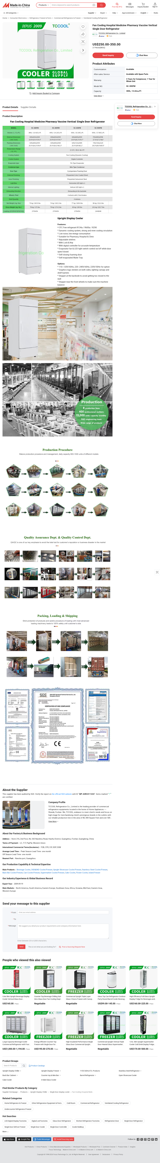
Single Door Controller (58, 1127)
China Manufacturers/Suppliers (60, 1147)
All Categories (11, 13)
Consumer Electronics (18, 18)
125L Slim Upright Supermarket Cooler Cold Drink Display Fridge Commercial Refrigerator (142, 1044)
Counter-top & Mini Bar (50, 1075)
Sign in (155, 6)
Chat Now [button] (143, 55)
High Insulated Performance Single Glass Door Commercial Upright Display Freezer (79, 1044)
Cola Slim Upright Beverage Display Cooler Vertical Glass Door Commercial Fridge (15, 999)
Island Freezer (94, 872)
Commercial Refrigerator (90, 1103)
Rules (156, 13)
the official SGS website (62, 794)
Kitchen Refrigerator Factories (88, 1121)
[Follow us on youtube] (149, 1139)
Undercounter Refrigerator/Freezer (17, 1109)
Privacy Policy (118, 1154)
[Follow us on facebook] (138, 1139)
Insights (132, 1147)
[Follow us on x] (141, 1139)
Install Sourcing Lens (65, 1139)
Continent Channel (109, 1147)
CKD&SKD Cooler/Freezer (41, 869)
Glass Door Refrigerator (62, 1121)
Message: (12, 926)
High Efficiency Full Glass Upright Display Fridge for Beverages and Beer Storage (142, 999)
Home (4, 18)
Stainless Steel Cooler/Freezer (94, 869)
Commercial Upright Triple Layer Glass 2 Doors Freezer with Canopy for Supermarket (79, 999)
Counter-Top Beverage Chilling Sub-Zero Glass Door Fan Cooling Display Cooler (48, 999)
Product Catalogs (38, 1065)
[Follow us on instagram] (145, 1139)
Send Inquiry (108, 55)
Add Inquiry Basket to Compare (46, 93)
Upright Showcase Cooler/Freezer (67, 869)
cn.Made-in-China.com (103, 1150)
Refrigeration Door (112, 1121)
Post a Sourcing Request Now (72, 947)
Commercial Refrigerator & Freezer (67, 18)
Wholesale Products (80, 1147)
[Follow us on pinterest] (152, 1139)
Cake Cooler (70, 872)
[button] (94, 5)
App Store (9, 1139)
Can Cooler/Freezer (32, 872)
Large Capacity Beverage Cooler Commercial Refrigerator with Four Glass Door (15, 1044)
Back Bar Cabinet (9, 1075)
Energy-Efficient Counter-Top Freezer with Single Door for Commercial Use (45, 1044)
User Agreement (93, 1154)
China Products (41, 1147)
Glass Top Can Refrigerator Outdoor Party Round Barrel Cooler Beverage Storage (112, 999)
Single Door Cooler (38, 1127)
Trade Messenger (42, 1139)
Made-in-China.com (69, 1150)
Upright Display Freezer (50, 1071)
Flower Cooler (82, 872)
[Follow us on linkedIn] (156, 1139)
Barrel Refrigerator (87, 1075)
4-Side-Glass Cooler (48, 1080)
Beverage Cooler (23, 869)
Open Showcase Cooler (128, 1075)
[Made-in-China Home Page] (16, 5)
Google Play (24, 1139)
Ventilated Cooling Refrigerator (95, 18)
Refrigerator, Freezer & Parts (40, 18)
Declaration (106, 1154)
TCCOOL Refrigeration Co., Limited (111, 33)
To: (15, 919)
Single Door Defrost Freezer (15, 1127)
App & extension (128, 13)
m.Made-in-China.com (85, 1150)
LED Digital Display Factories (15, 1121)
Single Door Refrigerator (133, 1121)
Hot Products (29, 1147)
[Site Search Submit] (101, 5)
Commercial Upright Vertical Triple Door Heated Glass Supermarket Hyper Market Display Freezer (111, 1044)
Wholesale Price (94, 1147)
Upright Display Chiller (10, 1071)
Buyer (102, 13)
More (4, 1131)
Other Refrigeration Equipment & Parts (47, 1103)
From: (14, 912)
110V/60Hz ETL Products (90, 1071)
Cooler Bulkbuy (78, 1127)
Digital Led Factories (40, 1121)
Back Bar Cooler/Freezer (12, 872)
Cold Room (71, 1103)
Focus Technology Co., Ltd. (62, 1154)
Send (21, 946)
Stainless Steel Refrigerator (129, 1071)
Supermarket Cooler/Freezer (52, 872)
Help (114, 13)
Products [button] (43, 5)
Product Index (122, 1147)
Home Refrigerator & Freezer (15, 1103)
